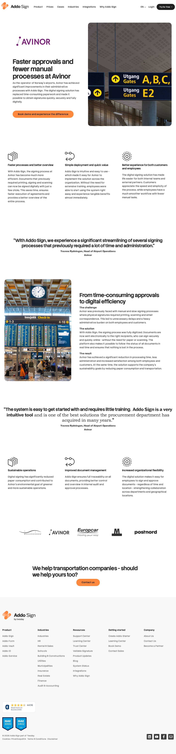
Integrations (89, 6)
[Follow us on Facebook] (164, 737)
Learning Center (81, 641)
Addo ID (6, 651)
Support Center (81, 636)
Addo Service (9, 655)
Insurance (43, 670)
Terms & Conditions (36, 739)
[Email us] (171, 737)
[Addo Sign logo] (15, 5)
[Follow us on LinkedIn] (149, 737)
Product (38, 6)
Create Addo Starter (119, 636)
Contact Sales (116, 651)
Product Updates (82, 655)
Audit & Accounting (48, 685)
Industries (73, 6)
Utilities (42, 660)
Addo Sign (8, 636)
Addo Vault (8, 646)
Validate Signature (83, 651)
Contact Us (150, 641)
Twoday (31, 735)
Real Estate (44, 675)
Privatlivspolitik (18, 739)
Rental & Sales (45, 646)
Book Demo (114, 646)
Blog (75, 660)
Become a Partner (153, 646)
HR (39, 641)
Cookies (6, 739)
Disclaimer (52, 739)
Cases (60, 6)
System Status (81, 665)
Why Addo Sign (108, 6)
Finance (42, 680)
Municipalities (45, 665)
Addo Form (8, 641)
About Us (149, 636)
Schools (42, 651)
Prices (49, 6)
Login (151, 6)
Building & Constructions (51, 655)
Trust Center (80, 646)
